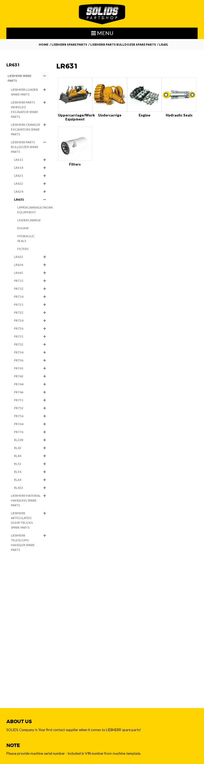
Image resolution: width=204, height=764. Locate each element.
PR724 (18, 320)
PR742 (18, 376)
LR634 (18, 265)
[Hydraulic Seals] (179, 94)
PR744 (18, 384)
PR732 (18, 344)
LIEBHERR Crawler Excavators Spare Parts (25, 129)
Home (43, 44)
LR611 (18, 160)
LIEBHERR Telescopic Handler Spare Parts (23, 542)
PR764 (18, 424)
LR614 (18, 168)
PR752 (18, 408)
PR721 (18, 305)
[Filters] (75, 144)
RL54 (17, 472)
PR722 (18, 312)
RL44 (17, 456)
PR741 (18, 368)
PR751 (18, 400)
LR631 (19, 199)
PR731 (18, 336)
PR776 (18, 432)
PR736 (18, 360)
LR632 (18, 257)
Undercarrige (29, 220)
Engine (23, 228)
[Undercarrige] (109, 94)
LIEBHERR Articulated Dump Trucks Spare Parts (22, 520)
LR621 (18, 176)
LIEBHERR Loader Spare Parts (24, 92)
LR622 (18, 183)
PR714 (18, 297)
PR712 (18, 289)
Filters (22, 249)
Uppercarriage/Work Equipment (32, 209)
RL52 (17, 464)
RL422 (18, 488)
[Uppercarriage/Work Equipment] (75, 94)
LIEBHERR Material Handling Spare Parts (26, 500)
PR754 (18, 416)
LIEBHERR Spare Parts (69, 44)
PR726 (18, 328)
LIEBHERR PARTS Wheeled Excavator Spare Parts (24, 109)
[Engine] (144, 94)
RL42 (17, 448)
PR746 (18, 392)
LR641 (18, 273)
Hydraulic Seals (26, 238)
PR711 (18, 281)
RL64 (17, 480)
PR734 (18, 352)
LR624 (18, 191)
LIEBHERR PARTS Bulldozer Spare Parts (123, 44)
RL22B (18, 440)
